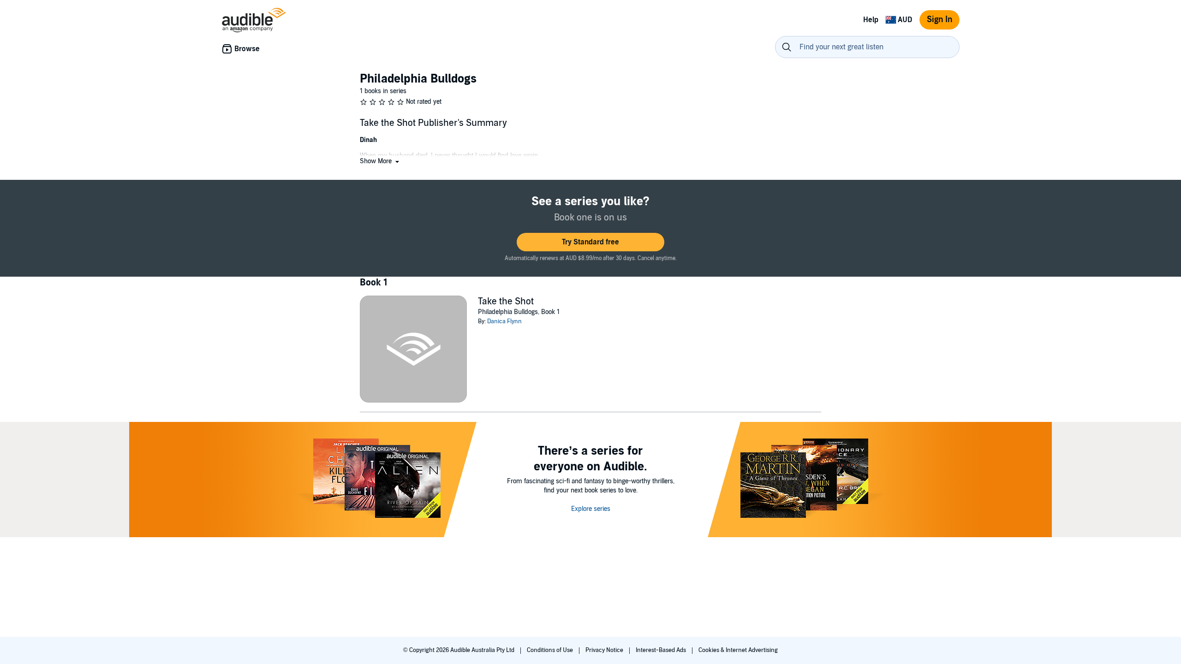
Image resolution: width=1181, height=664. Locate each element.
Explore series (590, 509)
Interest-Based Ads (661, 650)
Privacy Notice (605, 650)
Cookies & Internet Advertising (738, 650)
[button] (380, 161)
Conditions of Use (550, 650)
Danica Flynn (504, 321)
